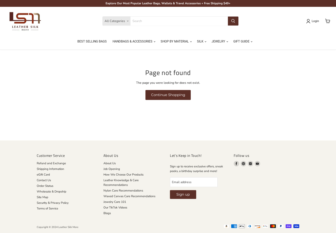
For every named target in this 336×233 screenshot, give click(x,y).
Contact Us (44, 180)
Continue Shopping (168, 95)
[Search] (233, 21)
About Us (109, 163)
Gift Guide (241, 41)
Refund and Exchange (51, 163)
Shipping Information (50, 169)
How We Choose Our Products (123, 175)
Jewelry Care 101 (114, 202)
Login (315, 21)
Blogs (107, 213)
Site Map (42, 197)
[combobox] (179, 21)
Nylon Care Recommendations (123, 190)
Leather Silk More (68, 227)
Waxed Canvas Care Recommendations (129, 196)
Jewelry (219, 41)
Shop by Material (175, 41)
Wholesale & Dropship (51, 191)
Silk (200, 41)
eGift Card (43, 175)
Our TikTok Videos (115, 207)
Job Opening (111, 169)
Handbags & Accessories (133, 41)
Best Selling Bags (92, 41)
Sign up (183, 194)
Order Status (45, 186)
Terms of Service (47, 208)
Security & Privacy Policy (53, 203)
